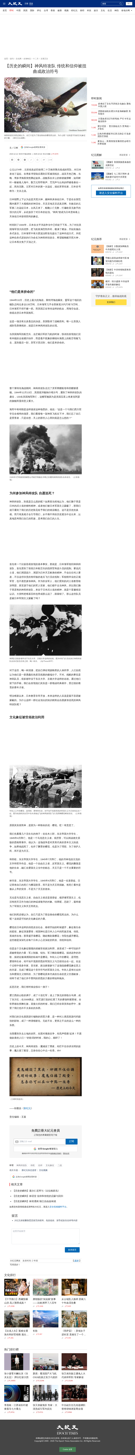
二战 (60, 1165)
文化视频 (43, 1170)
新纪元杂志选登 (29, 1170)
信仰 (40, 1165)
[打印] (37, 160)
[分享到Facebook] (12, 160)
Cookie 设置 (67, 1449)
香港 (53, 10)
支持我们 (111, 302)
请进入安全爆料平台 (111, 192)
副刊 (12, 59)
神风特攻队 (21, 1165)
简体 (31, 3)
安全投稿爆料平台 (58, 1207)
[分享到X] (24, 160)
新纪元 (27, 1108)
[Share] (5, 1306)
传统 (32, 1165)
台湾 (46, 10)
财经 (82, 10)
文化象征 (50, 1165)
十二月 (35, 59)
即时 (11, 10)
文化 (103, 10)
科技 (89, 10)
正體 (26, 3)
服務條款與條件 (55, 1153)
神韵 (116, 10)
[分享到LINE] (18, 160)
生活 (110, 10)
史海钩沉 (27, 59)
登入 (129, 3)
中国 (18, 10)
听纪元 (74, 10)
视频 (66, 10)
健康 (59, 10)
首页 (5, 10)
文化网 (18, 59)
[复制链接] (31, 159)
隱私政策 (66, 1153)
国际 (32, 10)
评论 (39, 10)
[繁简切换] (50, 160)
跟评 (76, 1261)
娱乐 (96, 10)
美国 (25, 10)
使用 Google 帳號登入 (48, 1149)
